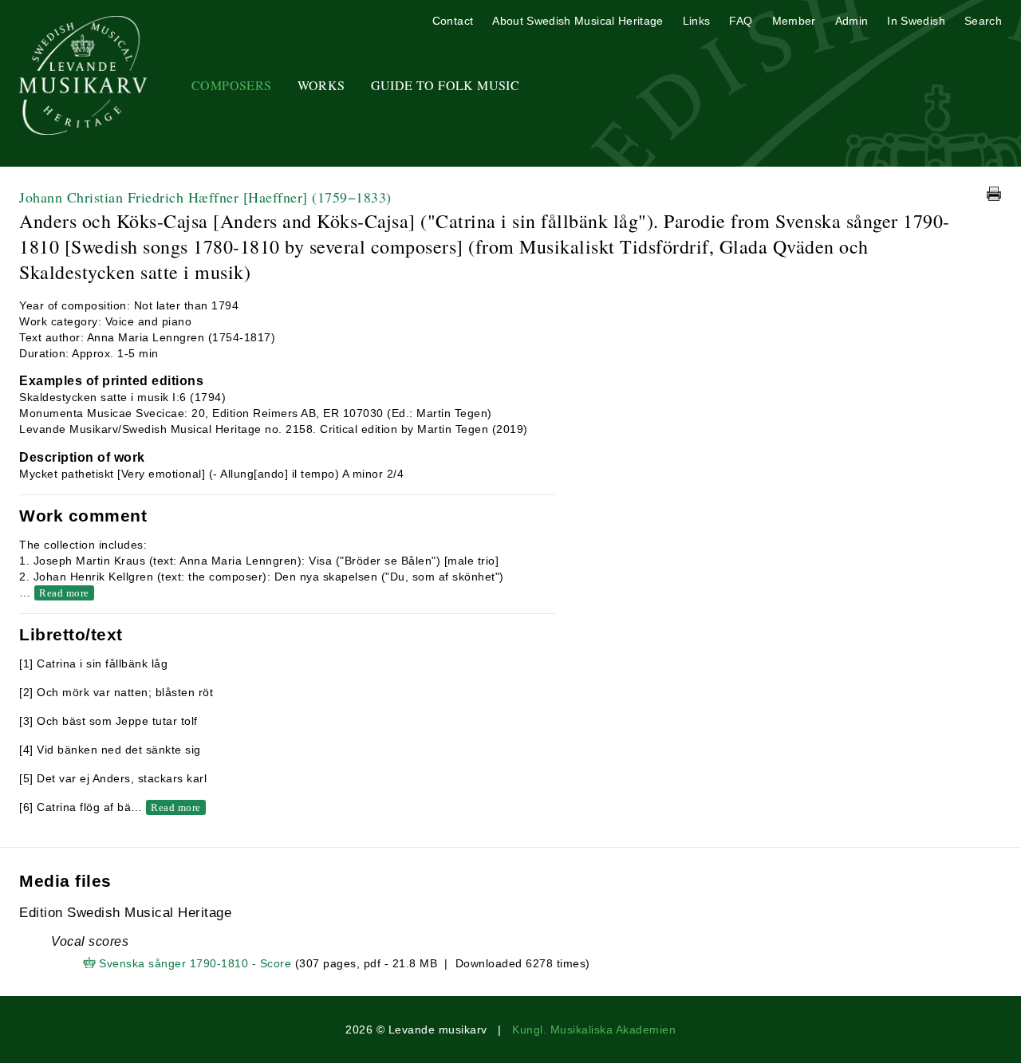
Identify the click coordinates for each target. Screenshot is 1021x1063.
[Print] (994, 194)
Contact (452, 20)
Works (321, 85)
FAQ (740, 20)
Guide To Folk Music (445, 85)
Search (983, 20)
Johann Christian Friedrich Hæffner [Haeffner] (205, 197)
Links (697, 20)
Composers (231, 85)
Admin (852, 20)
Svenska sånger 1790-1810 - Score (195, 963)
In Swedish (916, 20)
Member (794, 20)
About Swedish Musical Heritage (578, 20)
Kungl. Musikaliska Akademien (594, 1029)
